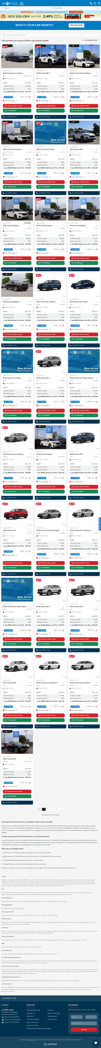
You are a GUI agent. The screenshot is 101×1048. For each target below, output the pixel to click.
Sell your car (31, 1013)
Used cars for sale (54, 1013)
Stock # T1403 (7, 223)
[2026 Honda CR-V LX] (50, 589)
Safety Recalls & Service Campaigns (39, 1028)
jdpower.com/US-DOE (8, 991)
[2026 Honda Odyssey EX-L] (17, 208)
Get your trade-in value (14, 106)
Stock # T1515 (40, 528)
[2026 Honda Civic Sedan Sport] (50, 132)
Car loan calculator (33, 1019)
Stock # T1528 (74, 680)
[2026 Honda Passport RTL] (50, 208)
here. (56, 954)
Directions (30, 1016)
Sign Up (84, 1029)
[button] (91, 3)
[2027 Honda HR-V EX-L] (84, 132)
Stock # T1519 (74, 451)
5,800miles (27, 76)
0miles (62, 152)
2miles (95, 76)
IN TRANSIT (28, 223)
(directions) (61, 885)
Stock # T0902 (7, 147)
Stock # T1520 (40, 375)
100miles (61, 457)
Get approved (52, 1016)
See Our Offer (76, 25)
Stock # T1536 (40, 604)
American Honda (32, 1025)
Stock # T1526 (7, 375)
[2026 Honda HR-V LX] (50, 56)
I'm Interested (11, 110)
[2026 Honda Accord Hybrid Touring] (17, 437)
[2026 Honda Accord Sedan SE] (17, 56)
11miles (28, 304)
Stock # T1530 (7, 451)
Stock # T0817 (7, 299)
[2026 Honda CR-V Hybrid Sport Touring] (17, 132)
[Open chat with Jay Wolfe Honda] (96, 1043)
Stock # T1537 (74, 528)
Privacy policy (52, 1019)
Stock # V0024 (74, 147)
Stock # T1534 (74, 604)
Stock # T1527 (74, 299)
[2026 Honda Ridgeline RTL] (17, 285)
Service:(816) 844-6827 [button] (12, 1020)
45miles (62, 76)
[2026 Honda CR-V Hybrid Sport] (50, 285)
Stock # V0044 (7, 680)
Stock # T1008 (7, 70)
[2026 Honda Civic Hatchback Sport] (84, 56)
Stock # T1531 (40, 147)
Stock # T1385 (74, 223)
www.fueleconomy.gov (64, 894)
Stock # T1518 (40, 299)
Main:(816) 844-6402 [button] (11, 1017)
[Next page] (61, 809)
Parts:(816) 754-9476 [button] (11, 1022)
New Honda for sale (33, 1010)
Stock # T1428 (40, 223)
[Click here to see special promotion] (50, 12)
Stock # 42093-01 (8, 528)
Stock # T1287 (74, 70)
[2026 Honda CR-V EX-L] (50, 361)
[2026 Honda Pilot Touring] (17, 742)
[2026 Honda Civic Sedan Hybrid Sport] (84, 361)
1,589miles (27, 761)
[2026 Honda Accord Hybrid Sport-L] (84, 666)
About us (51, 1010)
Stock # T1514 (7, 604)
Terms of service (32, 1022)
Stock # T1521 (74, 375)
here (33, 954)
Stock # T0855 (7, 756)
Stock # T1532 (40, 680)
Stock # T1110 (40, 451)
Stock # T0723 (40, 70)
